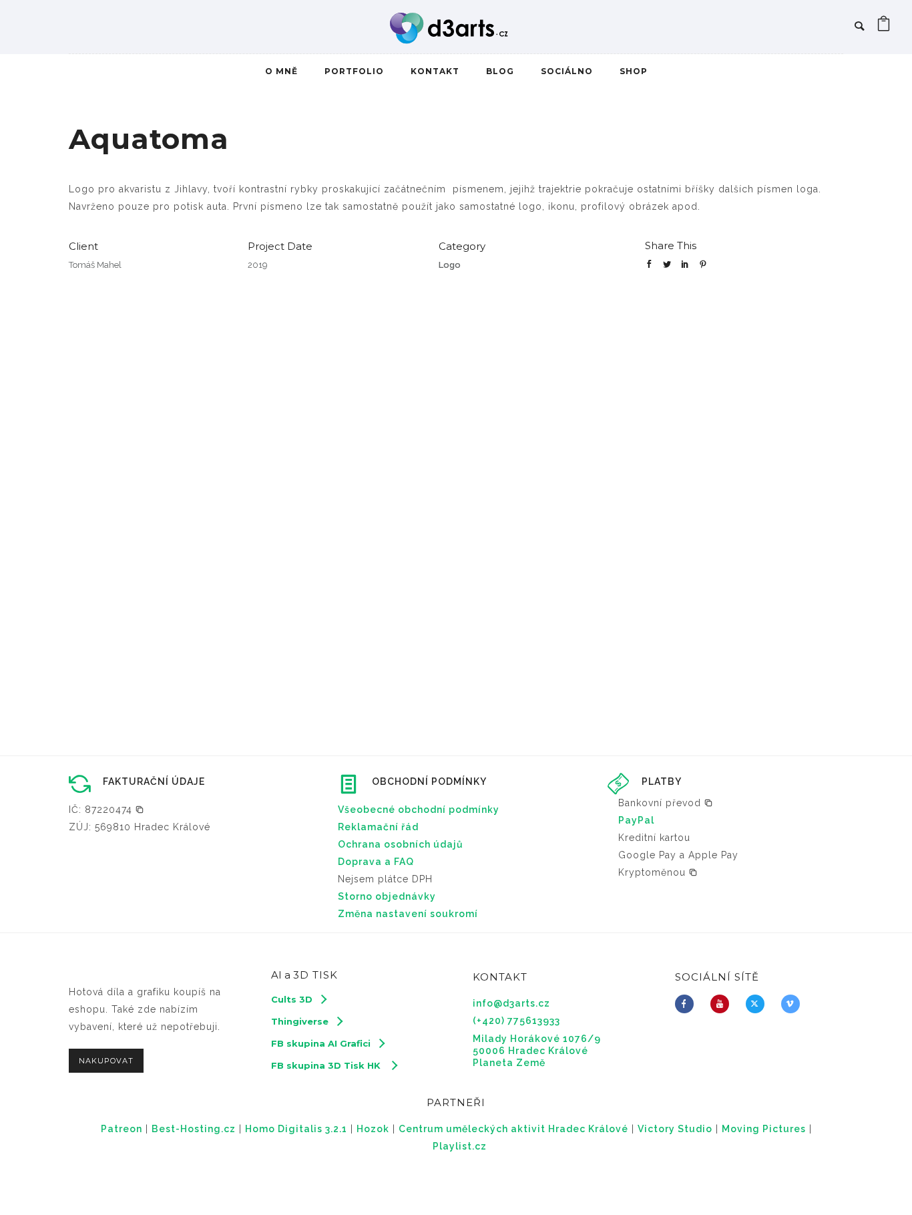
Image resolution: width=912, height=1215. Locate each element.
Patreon (121, 1128)
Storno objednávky (387, 896)
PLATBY (662, 781)
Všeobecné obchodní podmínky (418, 809)
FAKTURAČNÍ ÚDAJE (154, 781)
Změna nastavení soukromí (408, 913)
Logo (450, 265)
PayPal (636, 820)
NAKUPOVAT (106, 1060)
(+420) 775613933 (516, 1020)
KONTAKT (435, 71)
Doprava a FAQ (376, 861)
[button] (106, 809)
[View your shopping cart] (884, 26)
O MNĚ (281, 71)
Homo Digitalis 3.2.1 (296, 1128)
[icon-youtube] (723, 1004)
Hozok (373, 1128)
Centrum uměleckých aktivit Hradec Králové (513, 1128)
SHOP (634, 71)
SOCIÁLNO (567, 71)
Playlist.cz (460, 1146)
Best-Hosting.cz (194, 1128)
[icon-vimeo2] (794, 1004)
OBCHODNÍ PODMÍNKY (429, 781)
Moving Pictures (764, 1128)
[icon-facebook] (687, 1004)
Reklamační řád (378, 827)
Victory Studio (675, 1128)
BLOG (500, 71)
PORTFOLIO (354, 71)
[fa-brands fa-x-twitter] (758, 1004)
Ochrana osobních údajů (400, 844)
